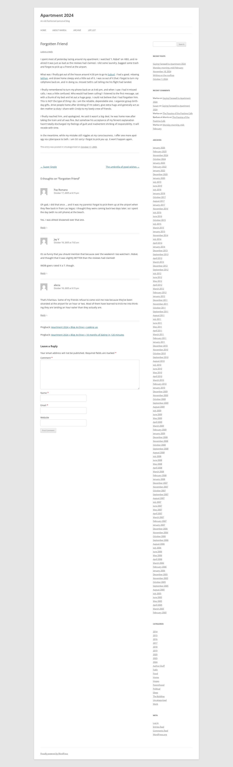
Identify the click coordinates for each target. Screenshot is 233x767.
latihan (44, 78)
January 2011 (159, 342)
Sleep (155, 692)
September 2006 (160, 540)
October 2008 (159, 444)
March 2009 (158, 425)
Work (155, 704)
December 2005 (160, 574)
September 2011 (160, 311)
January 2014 (159, 246)
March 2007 (158, 517)
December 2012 (160, 265)
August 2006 (159, 544)
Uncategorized (160, 700)
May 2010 (157, 372)
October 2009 (159, 399)
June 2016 (157, 216)
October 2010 (159, 353)
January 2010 (159, 387)
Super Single (48, 166)
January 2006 (159, 570)
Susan (156, 105)
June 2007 (157, 505)
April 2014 (157, 242)
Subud (111, 74)
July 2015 (157, 223)
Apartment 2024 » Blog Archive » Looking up (74, 327)
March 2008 (158, 471)
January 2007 (159, 524)
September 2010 (160, 357)
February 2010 (159, 383)
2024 (155, 662)
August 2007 (159, 498)
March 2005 (158, 608)
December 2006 (160, 528)
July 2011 (157, 319)
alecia (57, 285)
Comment (46, 357)
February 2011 (159, 338)
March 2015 (158, 227)
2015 (155, 635)
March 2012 (158, 288)
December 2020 (160, 174)
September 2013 (160, 254)
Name (44, 392)
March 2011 (158, 334)
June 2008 (157, 460)
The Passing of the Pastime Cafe (178, 113)
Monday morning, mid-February (168, 67)
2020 (155, 654)
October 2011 (159, 307)
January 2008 (159, 479)
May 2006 (157, 555)
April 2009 (157, 422)
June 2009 (157, 414)
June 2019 (157, 185)
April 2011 (157, 330)
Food (155, 673)
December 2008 (160, 437)
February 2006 (159, 566)
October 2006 (159, 536)
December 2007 (160, 483)
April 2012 (157, 284)
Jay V (56, 239)
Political (156, 688)
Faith (155, 669)
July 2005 (157, 593)
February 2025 (159, 151)
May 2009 (157, 418)
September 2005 (160, 585)
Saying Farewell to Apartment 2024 (169, 63)
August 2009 (159, 406)
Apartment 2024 (57, 15)
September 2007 (160, 494)
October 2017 (159, 197)
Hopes (156, 681)
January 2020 (159, 178)
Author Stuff (159, 665)
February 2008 (159, 475)
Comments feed (160, 730)
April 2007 (157, 513)
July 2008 (157, 456)
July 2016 (157, 212)
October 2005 (159, 582)
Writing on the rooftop (163, 75)
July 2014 (157, 239)
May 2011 (157, 326)
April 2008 (157, 467)
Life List (92, 30)
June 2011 (157, 323)
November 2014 (160, 235)
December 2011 (160, 300)
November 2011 (160, 303)
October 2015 (159, 220)
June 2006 (157, 551)
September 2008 (160, 448)
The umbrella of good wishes (122, 166)
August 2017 (159, 201)
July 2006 (157, 547)
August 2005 (159, 589)
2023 (155, 658)
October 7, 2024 (160, 79)
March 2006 (158, 563)
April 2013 (157, 258)
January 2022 (159, 170)
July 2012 (157, 273)
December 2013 (160, 250)
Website (44, 417)
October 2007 (159, 490)
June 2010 (157, 368)
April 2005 (157, 604)
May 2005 (157, 601)
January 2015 (159, 231)
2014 (155, 631)
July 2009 (157, 410)
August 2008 (159, 452)
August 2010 (159, 361)
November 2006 (160, 532)
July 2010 (157, 364)
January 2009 (159, 433)
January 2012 (159, 296)
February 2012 (159, 292)
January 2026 (159, 147)
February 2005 (159, 612)
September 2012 (160, 269)
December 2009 (160, 391)
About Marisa (59, 30)
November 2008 (160, 441)
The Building (159, 696)
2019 (155, 650)
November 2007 (160, 486)
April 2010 (157, 376)
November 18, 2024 (162, 71)
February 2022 (159, 166)
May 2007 (157, 509)
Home (43, 30)
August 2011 (159, 315)
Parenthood (158, 684)
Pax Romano (61, 189)
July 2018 (157, 189)
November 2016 (160, 208)
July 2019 (157, 182)
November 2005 (160, 578)
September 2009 (160, 403)
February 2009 (159, 429)
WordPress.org (160, 734)
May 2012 (157, 281)
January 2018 (159, 193)
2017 (155, 643)
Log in (156, 723)
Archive (77, 30)
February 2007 (159, 521)
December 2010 (160, 345)
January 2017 (159, 204)
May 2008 (157, 463)
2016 (155, 639)
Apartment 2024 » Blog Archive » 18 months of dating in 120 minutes (87, 334)
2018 (155, 646)
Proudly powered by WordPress (54, 753)
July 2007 (157, 502)
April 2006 (157, 559)
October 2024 (159, 159)
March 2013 (158, 262)
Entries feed (158, 726)
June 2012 (157, 277)
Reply (43, 227)
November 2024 (160, 155)
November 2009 (160, 395)
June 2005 (157, 597)
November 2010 (160, 349)
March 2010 (158, 380)
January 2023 (159, 162)
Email (44, 405)
